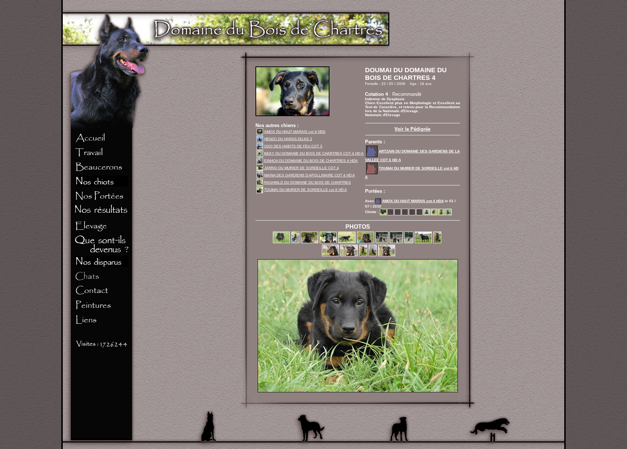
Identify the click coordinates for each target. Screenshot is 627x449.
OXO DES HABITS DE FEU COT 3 (293, 146)
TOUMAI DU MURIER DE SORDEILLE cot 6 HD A (305, 190)
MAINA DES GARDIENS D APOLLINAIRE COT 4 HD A (309, 175)
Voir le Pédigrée (412, 129)
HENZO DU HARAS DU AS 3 (288, 139)
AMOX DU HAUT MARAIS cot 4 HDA (294, 132)
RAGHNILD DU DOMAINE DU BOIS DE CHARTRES (307, 182)
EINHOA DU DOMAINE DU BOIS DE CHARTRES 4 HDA (311, 161)
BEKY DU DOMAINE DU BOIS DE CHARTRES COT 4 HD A (314, 153)
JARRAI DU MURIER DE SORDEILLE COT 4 (301, 168)
